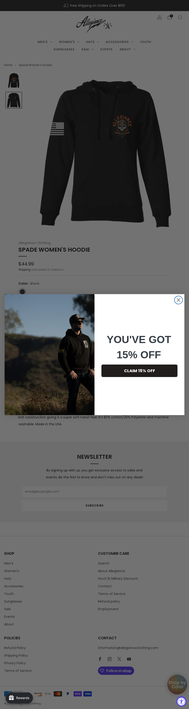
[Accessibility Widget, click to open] (181, 701)
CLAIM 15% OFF (139, 371)
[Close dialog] (178, 300)
